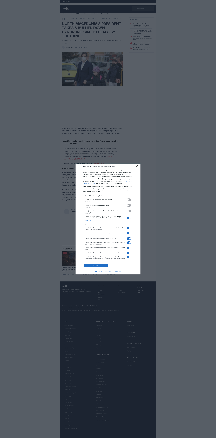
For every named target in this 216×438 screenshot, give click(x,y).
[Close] (137, 167)
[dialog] (108, 219)
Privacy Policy (117, 271)
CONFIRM (96, 265)
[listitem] (108, 196)
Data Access (108, 271)
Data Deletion (98, 271)
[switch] (129, 199)
